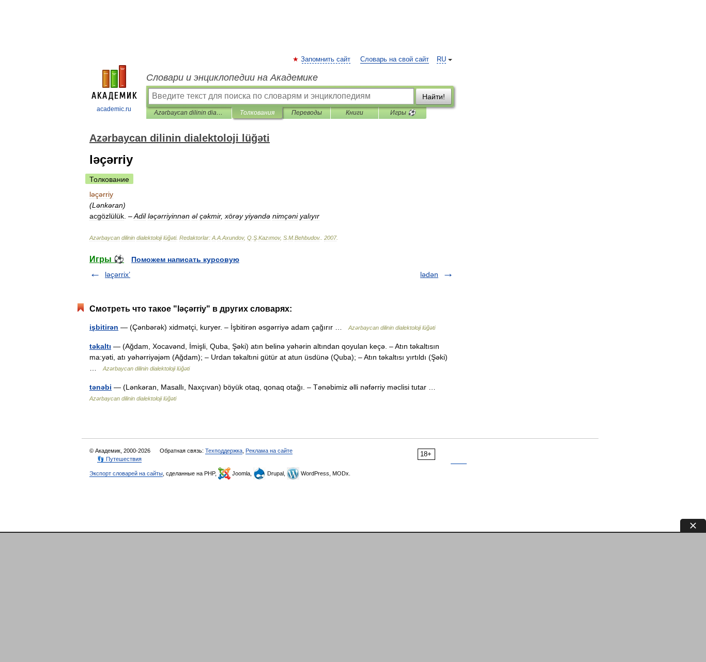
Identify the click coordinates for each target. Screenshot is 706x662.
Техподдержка (223, 451)
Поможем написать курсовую (185, 259)
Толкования (257, 112)
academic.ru (114, 109)
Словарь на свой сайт (394, 59)
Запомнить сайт (326, 59)
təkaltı (100, 346)
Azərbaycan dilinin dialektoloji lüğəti (189, 112)
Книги (354, 112)
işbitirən (103, 327)
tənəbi (100, 387)
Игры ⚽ (403, 112)
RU (441, 59)
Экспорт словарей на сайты (126, 473)
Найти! (433, 97)
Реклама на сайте (269, 451)
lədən (429, 274)
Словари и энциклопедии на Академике (232, 77)
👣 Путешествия (119, 459)
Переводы (306, 112)
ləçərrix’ (117, 274)
